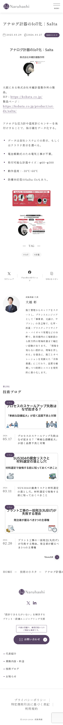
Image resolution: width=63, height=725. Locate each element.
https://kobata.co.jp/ (26, 97)
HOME (7, 572)
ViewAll (48, 557)
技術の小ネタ (28, 572)
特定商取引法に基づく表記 (30, 704)
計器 (36, 254)
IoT (25, 254)
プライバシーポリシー (30, 700)
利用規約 (31, 708)
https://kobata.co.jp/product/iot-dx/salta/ (28, 108)
